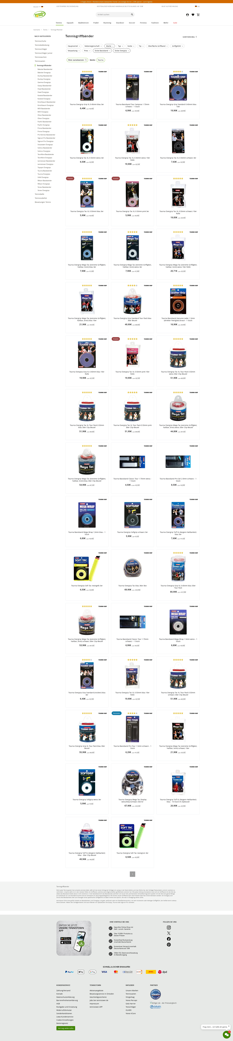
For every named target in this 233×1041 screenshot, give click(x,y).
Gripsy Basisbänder (44, 86)
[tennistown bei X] (170, 934)
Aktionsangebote (96, 990)
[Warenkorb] (198, 14)
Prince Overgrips (44, 131)
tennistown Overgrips (45, 164)
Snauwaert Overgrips (45, 144)
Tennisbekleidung (42, 45)
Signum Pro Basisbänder (46, 138)
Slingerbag (130, 997)
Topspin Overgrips (44, 167)
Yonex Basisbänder (44, 187)
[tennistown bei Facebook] (170, 940)
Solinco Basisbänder (45, 148)
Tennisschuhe (41, 41)
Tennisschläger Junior (44, 53)
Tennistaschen (41, 57)
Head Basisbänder (44, 89)
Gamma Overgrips (44, 82)
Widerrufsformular (64, 1010)
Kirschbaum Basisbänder (46, 102)
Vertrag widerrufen (66, 1028)
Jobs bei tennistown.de (99, 1000)
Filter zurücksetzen (76, 60)
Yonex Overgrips (43, 190)
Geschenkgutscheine (98, 997)
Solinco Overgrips (44, 151)
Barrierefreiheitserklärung (67, 1000)
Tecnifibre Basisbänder (46, 154)
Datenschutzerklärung (65, 997)
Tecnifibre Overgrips (45, 158)
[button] (187, 14)
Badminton (83, 23)
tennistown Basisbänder (46, 161)
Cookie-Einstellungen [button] (65, 1020)
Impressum (94, 1003)
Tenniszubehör (41, 198)
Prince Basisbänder (44, 128)
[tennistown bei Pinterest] (170, 946)
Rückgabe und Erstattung (66, 1007)
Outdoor (120, 23)
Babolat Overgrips (44, 72)
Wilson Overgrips (44, 184)
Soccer (132, 23)
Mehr (166, 23)
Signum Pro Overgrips (45, 141)
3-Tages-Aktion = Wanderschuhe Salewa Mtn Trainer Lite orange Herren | (116, 2)
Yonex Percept (131, 1000)
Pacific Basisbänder (44, 122)
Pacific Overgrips (44, 125)
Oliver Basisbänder (44, 115)
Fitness (143, 23)
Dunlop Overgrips (44, 79)
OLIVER (128, 1010)
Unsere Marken (132, 990)
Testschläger (131, 1007)
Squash (70, 23)
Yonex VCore (131, 1013)
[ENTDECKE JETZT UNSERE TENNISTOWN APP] (74, 955)
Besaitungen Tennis (43, 202)
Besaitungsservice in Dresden (102, 994)
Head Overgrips (43, 92)
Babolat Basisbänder (45, 69)
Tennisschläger (41, 49)
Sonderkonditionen (64, 1013)
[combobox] (39, 7)
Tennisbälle (40, 194)
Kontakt (59, 994)
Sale (175, 23)
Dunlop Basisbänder (45, 76)
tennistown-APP (96, 1007)
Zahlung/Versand (63, 990)
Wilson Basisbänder (45, 180)
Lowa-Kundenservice (64, 1017)
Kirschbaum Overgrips (46, 105)
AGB (58, 1003)
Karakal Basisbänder (45, 95)
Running (107, 23)
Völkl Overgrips (43, 177)
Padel (96, 23)
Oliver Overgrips (43, 118)
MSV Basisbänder (44, 108)
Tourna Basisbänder (45, 171)
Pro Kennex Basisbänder (46, 135)
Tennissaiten (40, 61)
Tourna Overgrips (44, 174)
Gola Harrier (131, 1003)
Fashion (155, 23)
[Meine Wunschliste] (192, 14)
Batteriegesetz (62, 1023)
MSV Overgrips (43, 112)
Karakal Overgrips (44, 99)
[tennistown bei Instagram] (170, 929)
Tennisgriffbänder (44, 65)
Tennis (59, 23)
